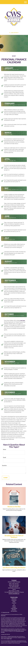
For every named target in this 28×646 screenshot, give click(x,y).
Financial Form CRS (6, 612)
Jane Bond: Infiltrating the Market (14, 567)
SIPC (11, 638)
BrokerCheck (3, 615)
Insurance (14, 603)
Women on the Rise (14, 507)
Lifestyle (14, 607)
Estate (14, 601)
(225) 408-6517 (14, 32)
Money (14, 605)
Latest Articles (14, 608)
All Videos (14, 609)
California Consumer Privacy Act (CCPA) (11, 629)
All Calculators (14, 611)
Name (4, 449)
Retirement (14, 599)
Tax (14, 604)
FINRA (8, 638)
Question (4, 465)
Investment (14, 600)
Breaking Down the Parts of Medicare (14, 536)
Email (4, 457)
